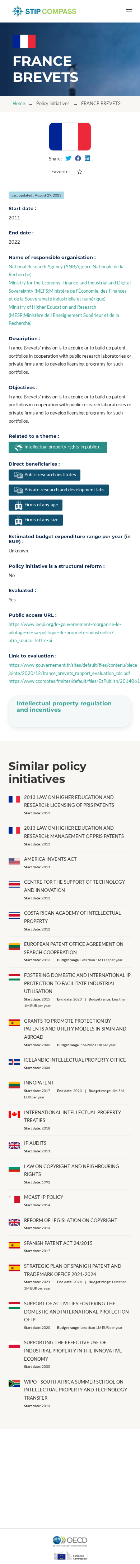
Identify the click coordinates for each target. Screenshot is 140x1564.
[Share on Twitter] (68, 158)
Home (19, 103)
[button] (128, 11)
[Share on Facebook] (78, 158)
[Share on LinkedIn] (87, 158)
